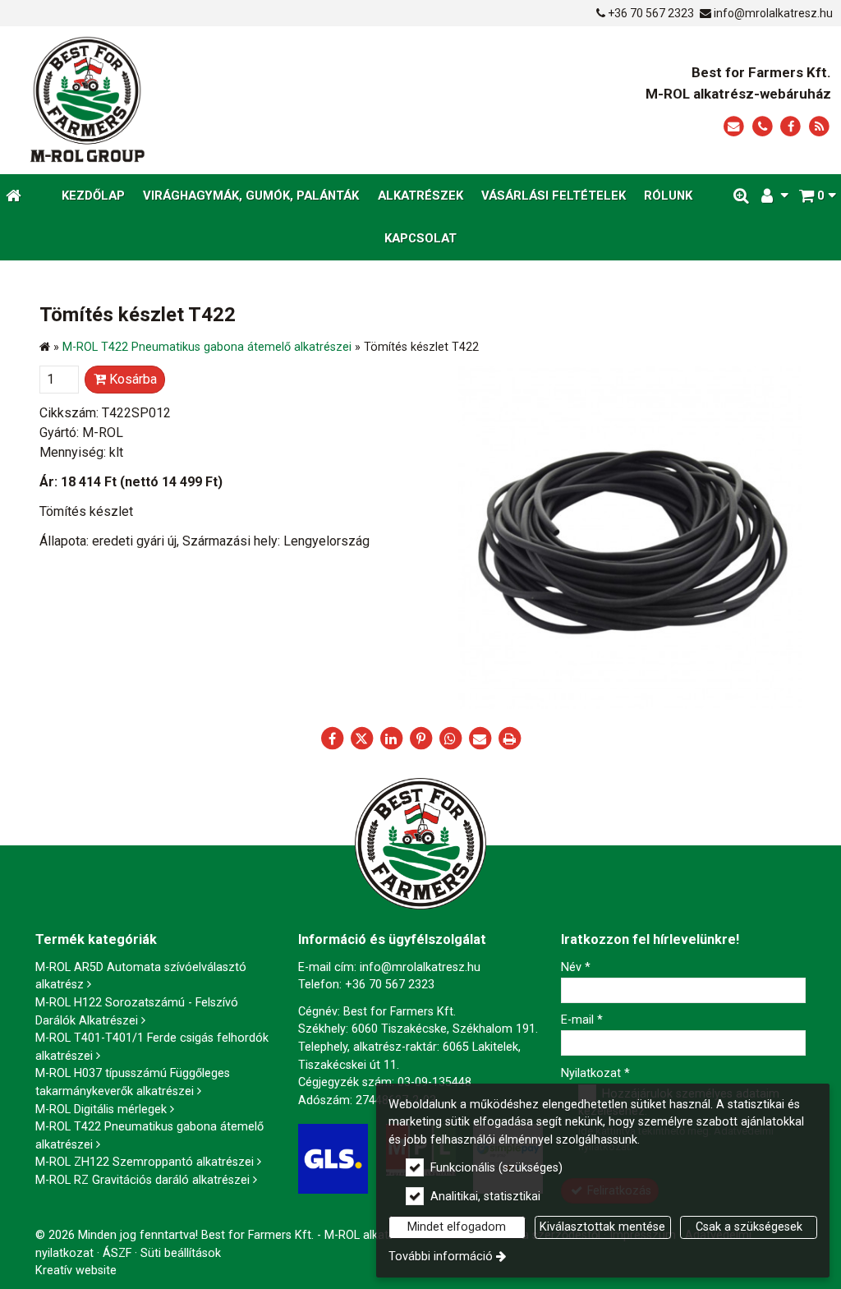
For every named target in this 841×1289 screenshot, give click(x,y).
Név (576, 967)
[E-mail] (734, 127)
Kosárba (131, 379)
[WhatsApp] (450, 738)
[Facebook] (790, 127)
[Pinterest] (420, 738)
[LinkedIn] (391, 738)
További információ (440, 1257)
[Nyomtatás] (509, 738)
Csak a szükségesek (749, 1227)
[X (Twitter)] (361, 738)
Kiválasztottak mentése (602, 1227)
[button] (817, 196)
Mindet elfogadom (456, 1227)
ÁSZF (117, 1253)
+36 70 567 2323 (651, 13)
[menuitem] (13, 196)
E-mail (582, 1020)
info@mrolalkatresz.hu (773, 13)
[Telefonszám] (762, 127)
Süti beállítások (180, 1253)
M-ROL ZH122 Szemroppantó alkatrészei (144, 1162)
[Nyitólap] (187, 100)
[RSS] (819, 127)
